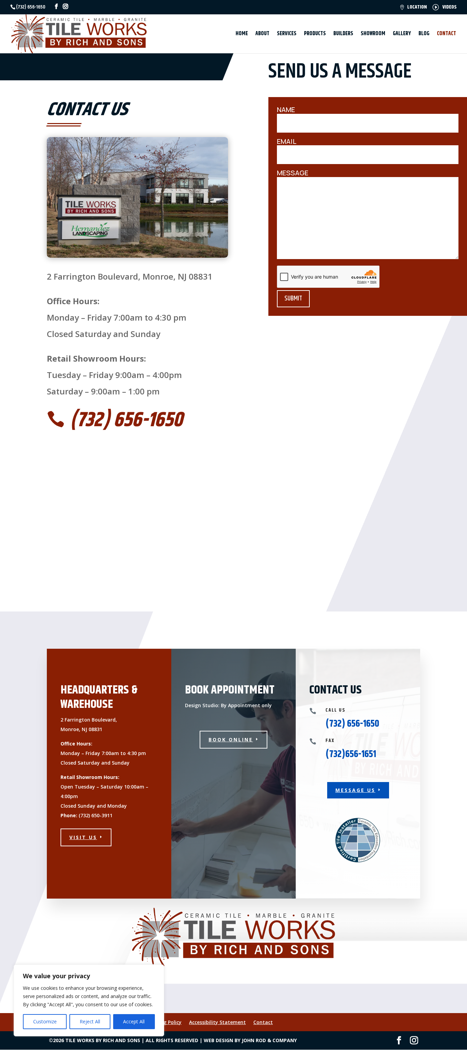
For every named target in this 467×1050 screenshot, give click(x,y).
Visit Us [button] (83, 837)
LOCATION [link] (417, 7)
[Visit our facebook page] (56, 7)
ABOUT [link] (262, 34)
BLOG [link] (423, 34)
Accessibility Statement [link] (217, 1022)
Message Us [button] (355, 790)
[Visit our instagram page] (65, 7)
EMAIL (286, 141)
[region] (89, 1000)
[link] (79, 34)
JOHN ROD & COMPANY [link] (269, 1040)
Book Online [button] (231, 739)
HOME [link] (242, 34)
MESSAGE (292, 173)
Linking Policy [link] (165, 1022)
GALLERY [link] (402, 34)
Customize (45, 1021)
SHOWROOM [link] (373, 34)
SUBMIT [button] (293, 298)
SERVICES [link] (286, 34)
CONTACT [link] (446, 34)
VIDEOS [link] (449, 7)
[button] (448, 1031)
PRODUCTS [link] (315, 34)
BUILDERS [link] (343, 34)
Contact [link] (263, 1022)
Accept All (134, 1021)
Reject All (90, 1021)
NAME (286, 110)
